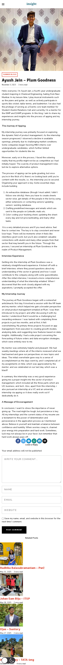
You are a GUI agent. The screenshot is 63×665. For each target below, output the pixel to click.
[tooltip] (18, 441)
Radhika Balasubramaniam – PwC (22, 568)
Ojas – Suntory (10, 629)
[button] (8, 660)
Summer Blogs (9, 74)
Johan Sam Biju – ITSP (15, 599)
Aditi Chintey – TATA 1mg (17, 660)
